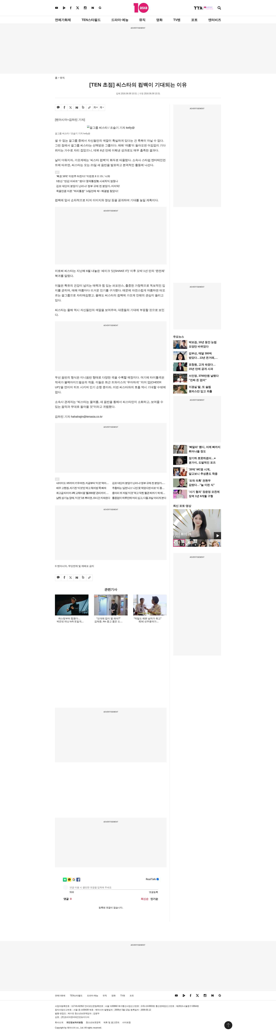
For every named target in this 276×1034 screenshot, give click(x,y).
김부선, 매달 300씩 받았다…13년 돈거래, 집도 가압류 (202, 358)
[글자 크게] (95, 108)
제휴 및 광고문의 (111, 1022)
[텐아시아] (141, 8)
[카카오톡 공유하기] (58, 108)
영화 (159, 20)
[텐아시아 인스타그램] (85, 7)
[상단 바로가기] (228, 1025)
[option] (197, 524)
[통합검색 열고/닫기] (219, 8)
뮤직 (142, 20)
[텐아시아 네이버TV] (64, 7)
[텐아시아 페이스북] (70, 7)
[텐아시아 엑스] (77, 7)
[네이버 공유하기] (77, 108)
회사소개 (59, 1022)
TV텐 (176, 20)
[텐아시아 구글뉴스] (100, 7)
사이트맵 (126, 1022)
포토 (194, 20)
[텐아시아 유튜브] (56, 7)
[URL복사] (89, 108)
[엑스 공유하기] (70, 108)
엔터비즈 (214, 20)
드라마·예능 (119, 20)
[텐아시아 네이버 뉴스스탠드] (93, 7)
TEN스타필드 (91, 20)
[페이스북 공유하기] (64, 108)
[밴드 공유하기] (83, 108)
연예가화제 (63, 20)
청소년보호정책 (93, 1022)
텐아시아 (71, 1027)
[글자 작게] (102, 108)
